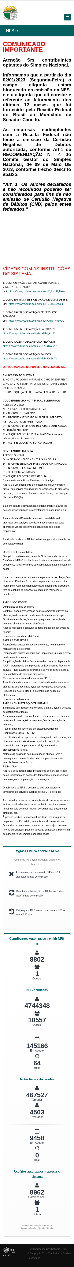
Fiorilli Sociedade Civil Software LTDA (47, 1249)
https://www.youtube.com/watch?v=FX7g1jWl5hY (30, 346)
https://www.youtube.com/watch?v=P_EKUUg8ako (37, 291)
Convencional (36, 1196)
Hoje (37, 1067)
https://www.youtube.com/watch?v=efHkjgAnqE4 (29, 333)
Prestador (37, 1116)
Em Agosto (37, 1050)
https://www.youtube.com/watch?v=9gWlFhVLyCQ (36, 320)
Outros (36, 978)
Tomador (36, 1099)
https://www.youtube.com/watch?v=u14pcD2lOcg (36, 303)
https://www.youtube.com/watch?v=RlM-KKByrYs (30, 358)
